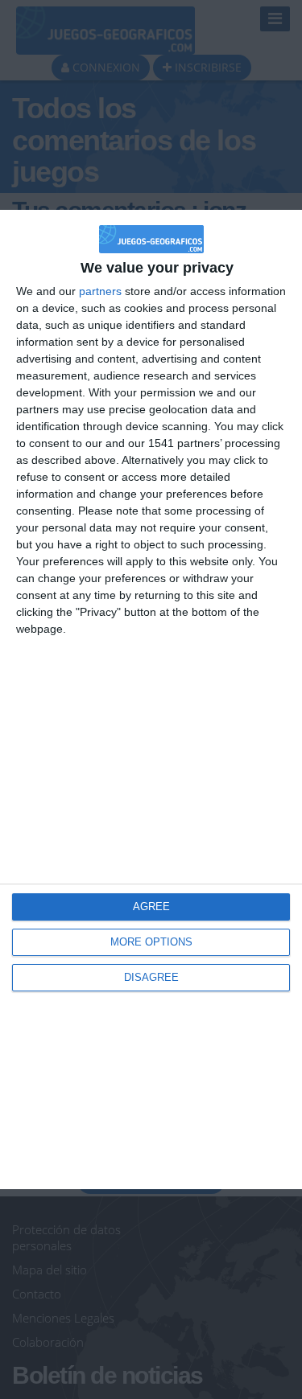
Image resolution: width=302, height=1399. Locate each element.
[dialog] (151, 699)
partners (100, 291)
